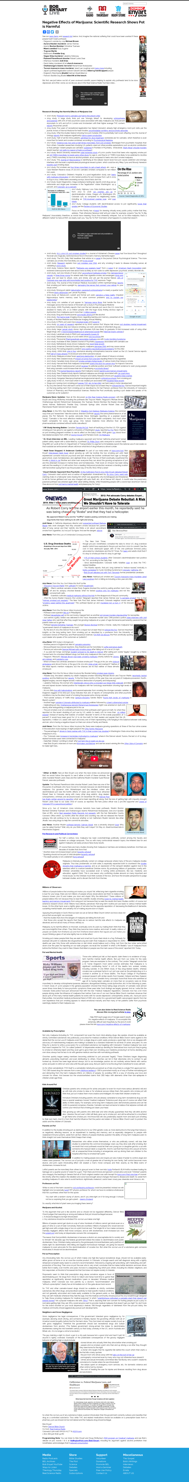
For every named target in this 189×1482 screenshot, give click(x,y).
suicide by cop (62, 659)
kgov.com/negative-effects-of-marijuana (113, 1024)
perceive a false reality (105, 295)
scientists (101, 1298)
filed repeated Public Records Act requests (77, 813)
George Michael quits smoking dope (76, 649)
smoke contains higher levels (90, 361)
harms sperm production (92, 135)
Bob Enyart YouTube (52, 1464)
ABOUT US (128, 1473)
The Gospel (128, 1458)
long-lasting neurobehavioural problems (98, 349)
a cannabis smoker (128, 598)
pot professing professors (83, 1188)
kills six (66, 613)
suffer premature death (113, 647)
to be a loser (88, 261)
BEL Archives (48, 1461)
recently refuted (84, 852)
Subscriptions (76, 1473)
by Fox (110, 430)
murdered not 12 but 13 (110, 603)
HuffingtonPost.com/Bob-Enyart (84, 1441)
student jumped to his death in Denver (87, 652)
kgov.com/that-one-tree (127, 1174)
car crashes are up (103, 192)
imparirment (88, 586)
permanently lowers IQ (90, 334)
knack (96, 211)
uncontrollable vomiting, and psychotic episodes (108, 131)
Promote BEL (102, 1464)
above (99, 531)
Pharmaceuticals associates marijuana (81, 339)
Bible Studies (75, 1458)
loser (117, 825)
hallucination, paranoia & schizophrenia (86, 290)
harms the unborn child (90, 116)
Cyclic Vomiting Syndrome (114, 339)
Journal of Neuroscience (70, 160)
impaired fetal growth (115, 381)
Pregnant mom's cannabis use (69, 116)
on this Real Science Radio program (101, 397)
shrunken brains (82, 322)
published (88, 148)
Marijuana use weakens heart (89, 268)
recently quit (52, 165)
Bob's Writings (130, 1461)
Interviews (128, 1464)
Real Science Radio (89, 11)
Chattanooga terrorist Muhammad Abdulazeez (79, 705)
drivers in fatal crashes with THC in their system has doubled (84, 731)
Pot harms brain (63, 317)
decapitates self (57, 615)
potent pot (50, 1233)
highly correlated (89, 570)
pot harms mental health (68, 484)
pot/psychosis (95, 337)
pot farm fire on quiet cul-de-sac (91, 741)
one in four (71, 351)
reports (50, 126)
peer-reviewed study (89, 153)
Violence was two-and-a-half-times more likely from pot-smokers (84, 143)
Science (73, 1464)
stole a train (93, 664)
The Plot (73, 1461)
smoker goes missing (105, 673)
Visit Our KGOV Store (118, 11)
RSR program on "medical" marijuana (119, 1438)
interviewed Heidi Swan (58, 453)
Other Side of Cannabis (133, 743)
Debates (73, 1467)
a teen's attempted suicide (117, 702)
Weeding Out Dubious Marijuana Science (98, 411)
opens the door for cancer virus (102, 363)
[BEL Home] (54, 10)
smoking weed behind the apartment (58, 603)
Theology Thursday (102, 11)
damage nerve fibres (93, 302)
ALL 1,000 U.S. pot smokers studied (71, 253)
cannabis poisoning (82, 644)
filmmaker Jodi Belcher (86, 743)
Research (61, 263)
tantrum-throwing (82, 698)
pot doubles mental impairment (133, 324)
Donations (101, 1461)
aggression (99, 342)
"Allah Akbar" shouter (131, 148)
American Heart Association (130, 268)
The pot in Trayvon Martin (54, 586)
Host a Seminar (103, 1467)
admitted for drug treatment (92, 138)
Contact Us (101, 1473)
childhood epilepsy (88, 1070)
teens (125, 551)
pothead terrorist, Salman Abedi (80, 825)
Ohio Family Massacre (94, 729)
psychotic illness (101, 368)
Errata (126, 1470)
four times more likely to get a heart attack (88, 167)
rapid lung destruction (85, 356)
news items (54, 36)
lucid (66, 1190)
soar (128, 563)
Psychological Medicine (103, 140)
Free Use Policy (103, 1470)
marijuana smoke (94, 273)
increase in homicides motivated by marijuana (79, 736)
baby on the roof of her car (123, 1355)
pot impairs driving (84, 315)
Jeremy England (86, 1199)
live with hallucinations (63, 690)
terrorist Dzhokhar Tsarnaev (62, 625)
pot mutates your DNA (87, 263)
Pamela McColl (82, 428)
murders (143, 148)
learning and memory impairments (113, 371)
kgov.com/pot (118, 451)
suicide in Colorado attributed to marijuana (73, 702)
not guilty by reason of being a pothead (75, 150)
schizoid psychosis (108, 378)
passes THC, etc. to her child (89, 383)
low (114, 432)
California (134, 570)
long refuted (78, 857)
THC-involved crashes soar (94, 199)
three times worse (62, 275)
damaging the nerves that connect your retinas (97, 285)
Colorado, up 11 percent (66, 187)
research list (67, 36)
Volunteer (101, 1458)
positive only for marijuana (107, 591)
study (97, 430)
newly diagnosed (61, 293)
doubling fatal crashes (123, 376)
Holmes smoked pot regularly (55, 600)
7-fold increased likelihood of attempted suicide (80, 332)
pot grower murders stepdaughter (113, 615)
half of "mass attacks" (59, 354)
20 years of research (65, 324)
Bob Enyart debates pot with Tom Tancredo (101, 573)
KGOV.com (77, 1431)
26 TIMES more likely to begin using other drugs (69, 155)
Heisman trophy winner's (113, 332)
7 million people (89, 312)
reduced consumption (79, 1443)
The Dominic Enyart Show (138, 12)
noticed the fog (118, 386)
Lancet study (67, 329)
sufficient (72, 586)
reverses (84, 366)
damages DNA (100, 346)
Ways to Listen (49, 1467)
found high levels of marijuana (116, 698)
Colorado (126, 570)
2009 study (61, 266)
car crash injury (124, 373)
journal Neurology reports (70, 371)
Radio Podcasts (50, 1458)
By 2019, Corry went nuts (117, 474)
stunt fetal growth (97, 344)
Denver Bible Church (56, 1427)
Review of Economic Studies (95, 206)
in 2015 (127, 1012)
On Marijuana (104, 435)
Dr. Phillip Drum (93, 442)
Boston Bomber (90, 625)
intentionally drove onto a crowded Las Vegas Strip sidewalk (98, 683)
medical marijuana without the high (80, 596)
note (110, 1169)
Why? (85, 1301)
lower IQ (96, 322)
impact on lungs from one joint (87, 359)
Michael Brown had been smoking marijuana (79, 657)
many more (99, 68)
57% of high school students (96, 558)
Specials (73, 1470)
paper (117, 253)
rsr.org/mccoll (77, 435)
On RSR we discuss (102, 635)
